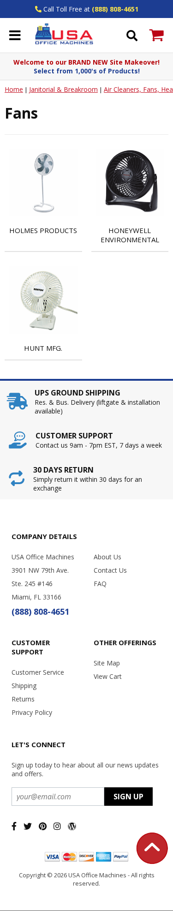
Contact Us (110, 570)
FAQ (100, 583)
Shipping (24, 685)
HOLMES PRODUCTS (43, 230)
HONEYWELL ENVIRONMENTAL (130, 235)
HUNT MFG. (43, 348)
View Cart (108, 676)
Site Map (107, 663)
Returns (23, 699)
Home (14, 89)
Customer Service (38, 672)
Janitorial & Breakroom (63, 89)
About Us (107, 556)
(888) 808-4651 (115, 9)
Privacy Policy (32, 712)
